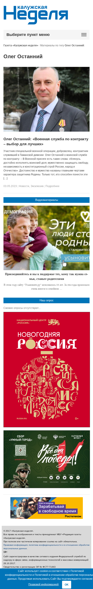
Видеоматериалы (46, 200)
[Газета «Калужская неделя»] (35, 22)
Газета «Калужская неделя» (20, 45)
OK (67, 584)
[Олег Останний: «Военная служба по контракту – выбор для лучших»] (46, 130)
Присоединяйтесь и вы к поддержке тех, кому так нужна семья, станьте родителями (46, 276)
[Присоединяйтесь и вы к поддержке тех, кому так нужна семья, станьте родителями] (46, 238)
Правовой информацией (43, 584)
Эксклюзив (36, 186)
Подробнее (52, 186)
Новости (24, 186)
